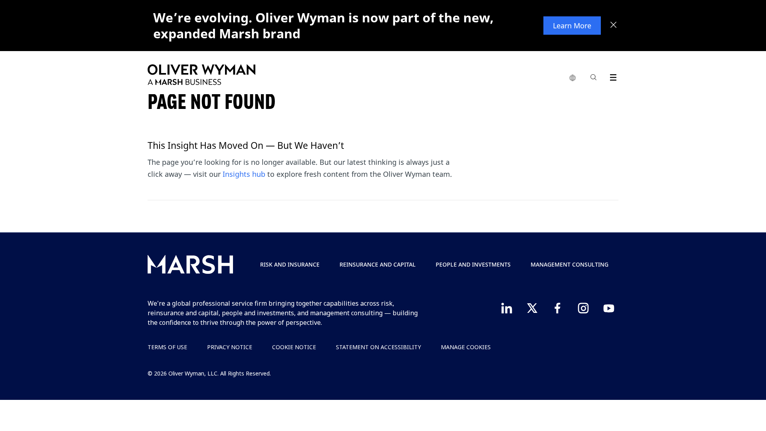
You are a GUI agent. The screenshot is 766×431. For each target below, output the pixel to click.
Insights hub (244, 174)
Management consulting (569, 264)
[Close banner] (613, 25)
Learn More (572, 25)
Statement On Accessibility (378, 347)
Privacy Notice (229, 347)
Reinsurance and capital (378, 264)
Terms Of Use (167, 347)
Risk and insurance (290, 264)
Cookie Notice (294, 347)
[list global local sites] (572, 78)
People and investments (473, 264)
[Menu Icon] (611, 76)
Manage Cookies (466, 347)
